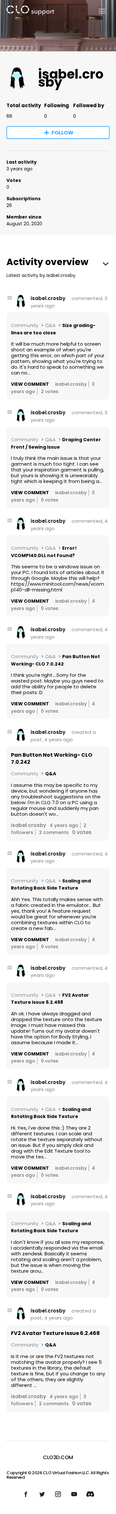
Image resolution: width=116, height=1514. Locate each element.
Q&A (50, 325)
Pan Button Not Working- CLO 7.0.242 (51, 758)
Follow (62, 132)
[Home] (30, 11)
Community (24, 325)
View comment (30, 384)
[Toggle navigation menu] (98, 11)
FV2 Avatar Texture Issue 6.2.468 (55, 1333)
